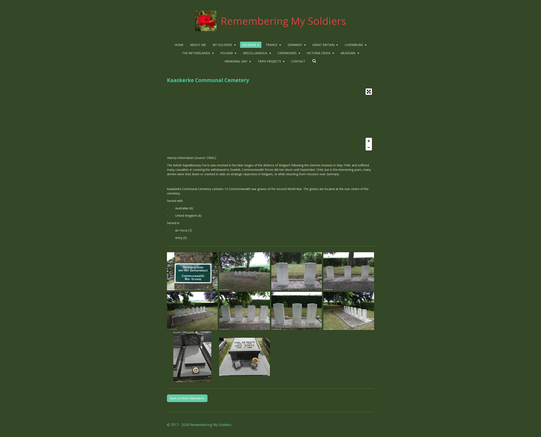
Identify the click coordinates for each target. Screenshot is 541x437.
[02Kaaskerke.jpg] (244, 271)
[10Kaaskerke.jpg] (244, 357)
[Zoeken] (314, 61)
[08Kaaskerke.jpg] (349, 311)
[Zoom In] (369, 141)
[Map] (270, 119)
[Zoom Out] (369, 147)
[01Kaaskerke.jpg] (192, 271)
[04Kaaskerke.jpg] (349, 271)
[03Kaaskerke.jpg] (296, 271)
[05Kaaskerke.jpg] (192, 311)
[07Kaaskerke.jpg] (296, 311)
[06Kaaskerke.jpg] (244, 311)
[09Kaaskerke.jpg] (192, 357)
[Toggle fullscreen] (369, 91)
